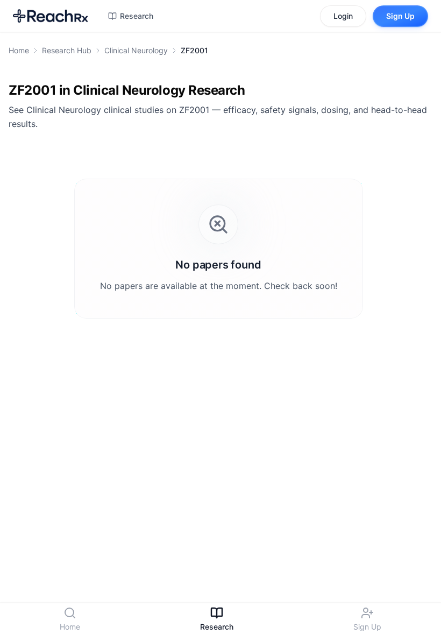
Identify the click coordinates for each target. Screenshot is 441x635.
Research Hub (66, 50)
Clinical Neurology (136, 50)
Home (19, 50)
